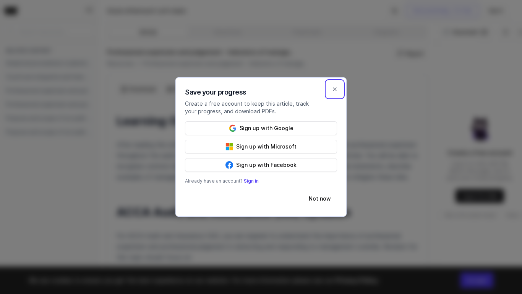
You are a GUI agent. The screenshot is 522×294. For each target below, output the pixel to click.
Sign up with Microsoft (266, 146)
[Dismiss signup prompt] (334, 89)
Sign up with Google (266, 128)
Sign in (251, 181)
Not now (320, 198)
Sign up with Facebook (266, 165)
